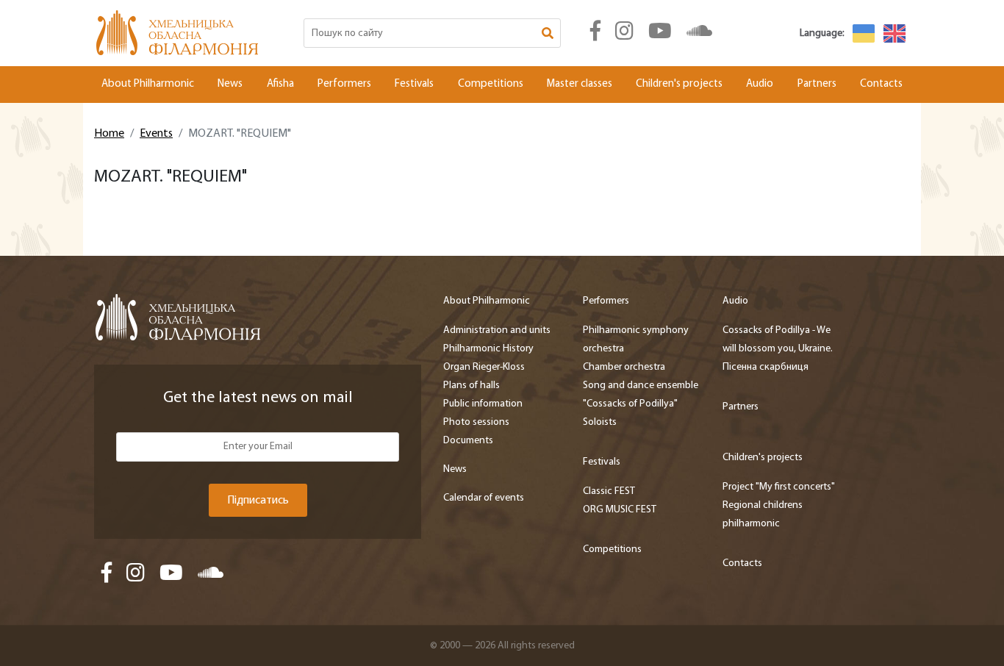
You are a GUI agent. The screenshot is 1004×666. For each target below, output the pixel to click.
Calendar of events (483, 498)
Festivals (414, 84)
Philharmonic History (488, 348)
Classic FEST (609, 491)
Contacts (881, 84)
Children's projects (679, 84)
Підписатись (258, 500)
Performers (344, 84)
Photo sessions (476, 422)
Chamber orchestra (624, 367)
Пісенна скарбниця (765, 367)
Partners (816, 84)
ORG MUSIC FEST (619, 509)
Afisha (280, 84)
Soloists (600, 422)
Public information (483, 403)
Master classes (579, 84)
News (230, 84)
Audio (759, 84)
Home (109, 134)
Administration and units (497, 330)
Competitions (490, 84)
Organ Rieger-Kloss (484, 367)
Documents (468, 440)
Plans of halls (471, 385)
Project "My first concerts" (778, 487)
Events (156, 134)
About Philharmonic (147, 84)
